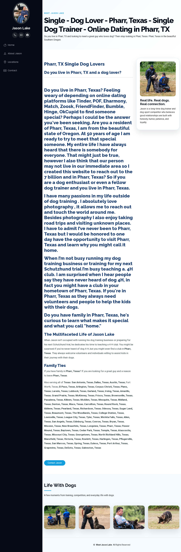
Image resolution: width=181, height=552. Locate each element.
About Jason (15, 53)
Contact (12, 70)
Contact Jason (55, 462)
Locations (13, 62)
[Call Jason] (15, 35)
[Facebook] (27, 35)
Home (11, 45)
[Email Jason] (21, 35)
